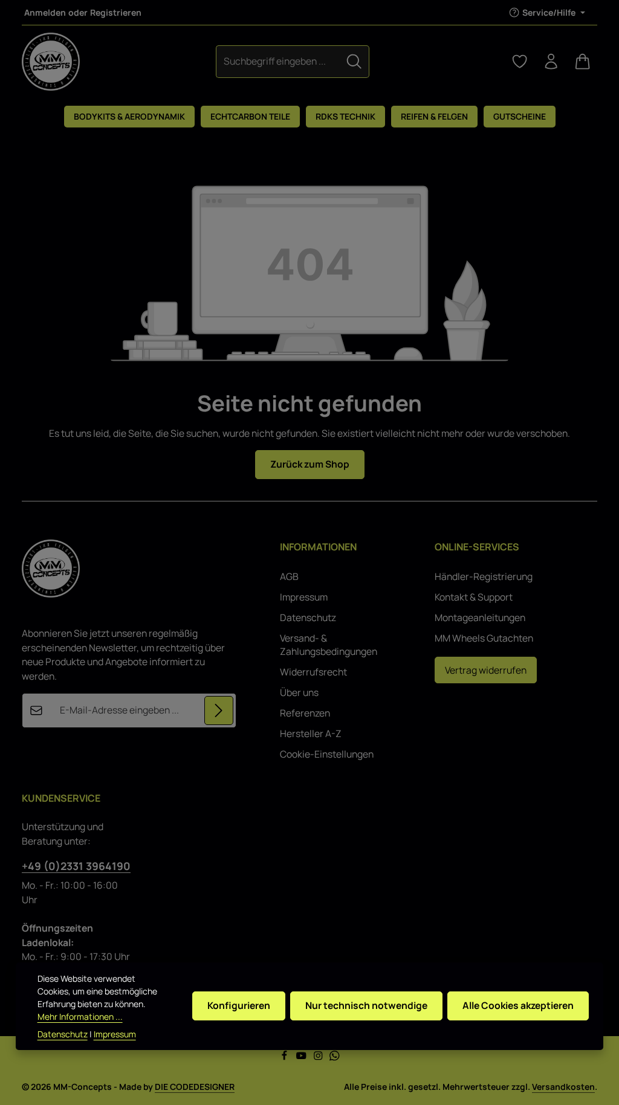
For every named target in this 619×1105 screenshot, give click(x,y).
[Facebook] (285, 1057)
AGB (289, 576)
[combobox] (278, 61)
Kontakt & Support (474, 597)
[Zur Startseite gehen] (51, 62)
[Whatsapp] (334, 1057)
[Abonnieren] (218, 710)
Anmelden (45, 12)
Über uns (299, 692)
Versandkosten (563, 1086)
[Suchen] (354, 61)
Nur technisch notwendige (366, 1005)
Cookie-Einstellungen (327, 754)
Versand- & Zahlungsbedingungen (328, 644)
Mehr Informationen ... (80, 1016)
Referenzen (305, 713)
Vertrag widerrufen (486, 670)
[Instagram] (319, 1057)
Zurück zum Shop (309, 464)
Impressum (304, 597)
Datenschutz (308, 617)
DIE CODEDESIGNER (195, 1086)
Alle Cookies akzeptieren (518, 1005)
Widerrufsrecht (313, 671)
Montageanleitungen (480, 617)
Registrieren (115, 12)
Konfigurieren (238, 1005)
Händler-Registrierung (484, 576)
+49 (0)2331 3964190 (76, 866)
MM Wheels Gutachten (484, 638)
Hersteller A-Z (311, 733)
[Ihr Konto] (551, 61)
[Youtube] (302, 1057)
